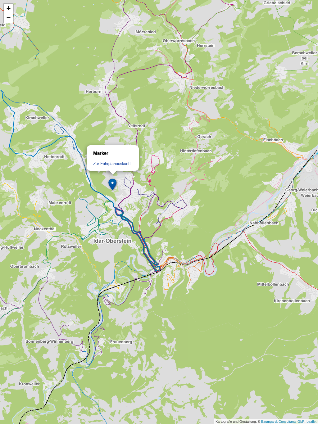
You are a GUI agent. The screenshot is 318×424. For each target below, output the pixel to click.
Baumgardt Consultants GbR (283, 421)
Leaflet (311, 421)
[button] (113, 185)
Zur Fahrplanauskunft (112, 163)
